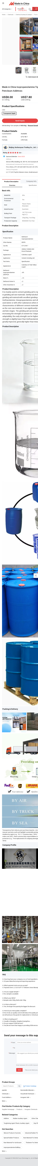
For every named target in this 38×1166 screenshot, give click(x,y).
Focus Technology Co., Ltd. (25, 1158)
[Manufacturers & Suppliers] (19, 3)
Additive (6, 1118)
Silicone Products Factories (12, 1133)
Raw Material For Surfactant (12, 1142)
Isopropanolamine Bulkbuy (12, 1147)
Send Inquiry (20, 121)
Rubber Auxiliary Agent (20, 1118)
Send (19, 1070)
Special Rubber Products (11, 1138)
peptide (4, 1090)
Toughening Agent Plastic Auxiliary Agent (16, 1123)
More (4, 1151)
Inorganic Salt (24, 1097)
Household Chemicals (27, 1094)
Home (3, 14)
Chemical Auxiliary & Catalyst (24, 14)
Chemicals (10, 14)
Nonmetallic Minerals (27, 1090)
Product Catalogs (30, 1086)
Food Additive (6, 1097)
